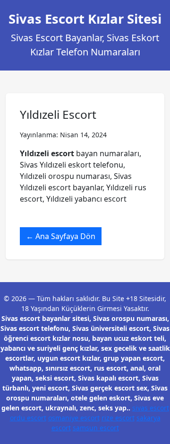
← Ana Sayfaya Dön (60, 236)
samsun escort (96, 427)
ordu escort (28, 417)
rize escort (118, 417)
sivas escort (150, 407)
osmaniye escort (74, 417)
